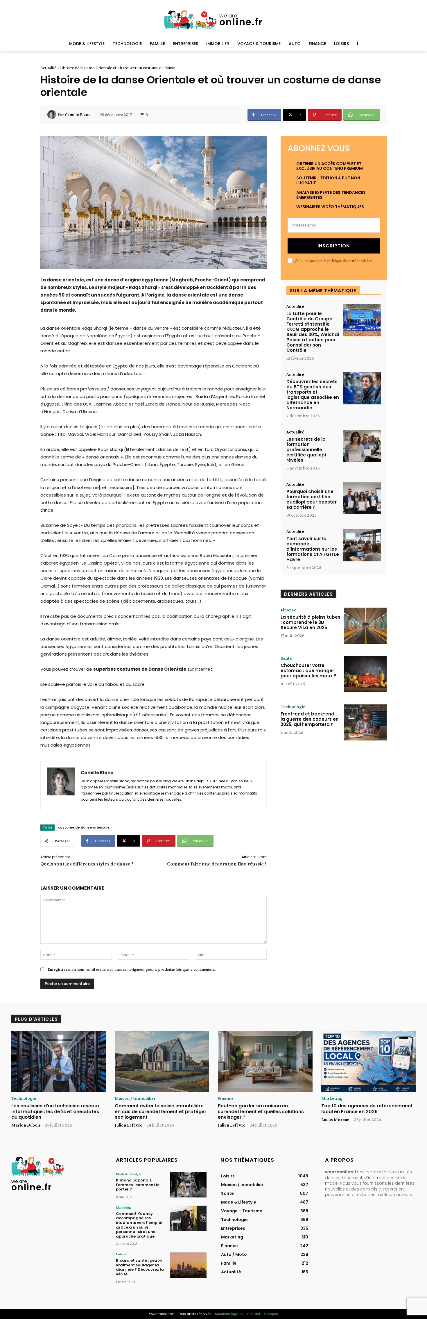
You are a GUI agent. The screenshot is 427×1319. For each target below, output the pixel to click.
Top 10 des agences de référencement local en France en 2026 (367, 1108)
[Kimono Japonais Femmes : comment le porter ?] (188, 1184)
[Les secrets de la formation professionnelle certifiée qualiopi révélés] (362, 446)
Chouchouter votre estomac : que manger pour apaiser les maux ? (308, 670)
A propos (271, 1313)
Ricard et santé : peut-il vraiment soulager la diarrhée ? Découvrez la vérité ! (140, 1267)
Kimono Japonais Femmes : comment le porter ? (137, 1184)
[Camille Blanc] (52, 114)
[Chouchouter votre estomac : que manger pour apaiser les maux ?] (365, 674)
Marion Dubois (26, 1124)
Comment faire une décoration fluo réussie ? (217, 864)
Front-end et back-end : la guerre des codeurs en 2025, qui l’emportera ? (310, 719)
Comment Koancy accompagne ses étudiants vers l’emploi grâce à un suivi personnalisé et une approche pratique (139, 1225)
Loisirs (121, 1254)
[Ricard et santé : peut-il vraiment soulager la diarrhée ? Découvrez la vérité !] (188, 1265)
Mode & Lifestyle (128, 1174)
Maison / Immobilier (135, 1098)
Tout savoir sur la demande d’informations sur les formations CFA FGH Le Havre (312, 549)
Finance (288, 610)
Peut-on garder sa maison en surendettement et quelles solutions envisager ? (261, 1111)
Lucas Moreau (335, 1119)
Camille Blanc (77, 114)
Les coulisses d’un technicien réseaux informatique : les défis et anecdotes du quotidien (55, 1111)
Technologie (293, 706)
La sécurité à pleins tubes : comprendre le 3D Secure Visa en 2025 (310, 622)
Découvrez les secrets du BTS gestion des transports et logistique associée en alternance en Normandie (312, 395)
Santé (286, 658)
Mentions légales (229, 1313)
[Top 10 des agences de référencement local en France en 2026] (368, 1062)
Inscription (333, 245)
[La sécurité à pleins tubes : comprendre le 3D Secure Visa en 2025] (365, 626)
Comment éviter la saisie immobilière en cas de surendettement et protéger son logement (161, 1111)
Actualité (48, 67)
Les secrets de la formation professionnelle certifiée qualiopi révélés (306, 449)
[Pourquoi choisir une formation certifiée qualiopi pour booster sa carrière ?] (362, 498)
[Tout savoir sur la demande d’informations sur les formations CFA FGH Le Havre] (362, 545)
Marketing (331, 1098)
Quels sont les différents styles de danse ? (86, 864)
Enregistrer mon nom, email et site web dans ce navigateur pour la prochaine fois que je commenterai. (132, 969)
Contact (253, 1313)
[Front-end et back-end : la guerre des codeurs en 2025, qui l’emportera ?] (365, 722)
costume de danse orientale (84, 827)
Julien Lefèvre (128, 1124)
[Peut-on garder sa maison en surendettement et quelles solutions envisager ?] (265, 1062)
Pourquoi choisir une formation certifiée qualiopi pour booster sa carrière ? (311, 499)
